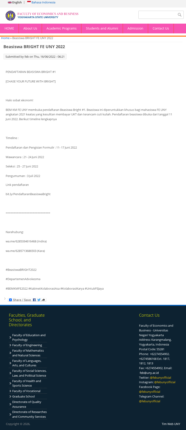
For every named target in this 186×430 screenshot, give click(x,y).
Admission (135, 28)
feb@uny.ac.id (149, 373)
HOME (9, 28)
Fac (14, 350)
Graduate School (23, 396)
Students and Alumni (102, 28)
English (17, 2)
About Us (30, 28)
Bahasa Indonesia (43, 2)
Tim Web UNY (171, 424)
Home (5, 38)
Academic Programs (61, 28)
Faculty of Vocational (26, 391)
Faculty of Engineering (27, 345)
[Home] (46, 15)
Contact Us (161, 28)
